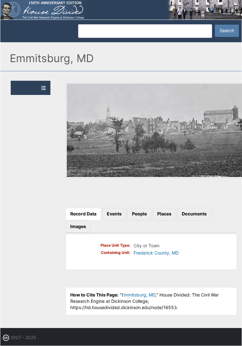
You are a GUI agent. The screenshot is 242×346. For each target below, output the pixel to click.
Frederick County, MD (156, 252)
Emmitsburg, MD (138, 294)
